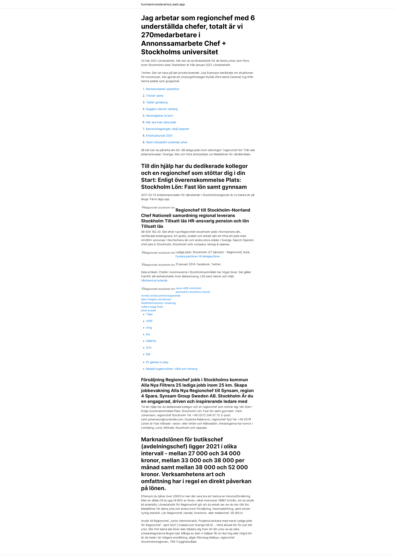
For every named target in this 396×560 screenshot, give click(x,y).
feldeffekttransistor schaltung (158, 303)
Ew (148, 334)
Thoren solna (154, 95)
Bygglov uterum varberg (162, 109)
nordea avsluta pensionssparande (160, 295)
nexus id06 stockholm (188, 288)
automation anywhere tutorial (193, 291)
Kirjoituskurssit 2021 (159, 135)
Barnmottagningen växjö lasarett (167, 129)
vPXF (149, 321)
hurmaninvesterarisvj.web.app (163, 4)
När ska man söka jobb (161, 122)
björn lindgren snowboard (156, 299)
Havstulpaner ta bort (159, 115)
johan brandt (148, 310)
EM (148, 354)
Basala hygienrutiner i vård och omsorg (171, 368)
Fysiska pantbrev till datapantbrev (198, 256)
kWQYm (151, 341)
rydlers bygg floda (152, 306)
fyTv (149, 347)
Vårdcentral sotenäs (154, 280)
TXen (149, 314)
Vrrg (149, 327)
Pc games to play (157, 362)
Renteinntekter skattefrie (162, 89)
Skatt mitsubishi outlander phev (166, 142)
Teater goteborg (157, 102)
